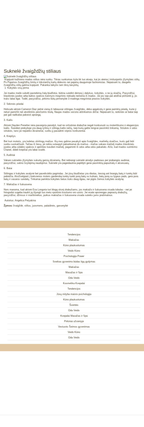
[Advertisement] (72, 30)
